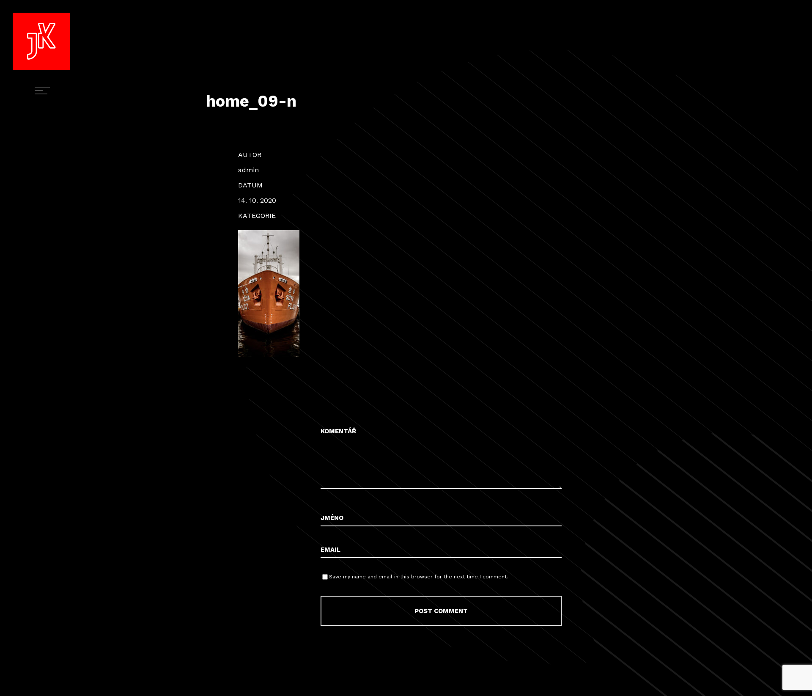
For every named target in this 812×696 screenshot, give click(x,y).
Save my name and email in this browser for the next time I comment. (418, 577)
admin (248, 170)
